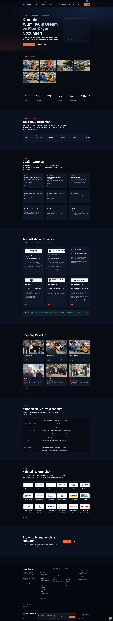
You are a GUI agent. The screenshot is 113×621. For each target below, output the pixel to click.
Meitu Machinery (56, 579)
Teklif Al (87, 4)
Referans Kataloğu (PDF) (44, 1)
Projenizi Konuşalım (29, 44)
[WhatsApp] (110, 618)
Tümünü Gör (25, 388)
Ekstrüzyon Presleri (43, 578)
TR (87, 1)
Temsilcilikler (51, 4)
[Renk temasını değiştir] (77, 1)
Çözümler (44, 4)
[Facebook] (82, 1)
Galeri (66, 577)
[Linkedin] (84, 1)
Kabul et (71, 616)
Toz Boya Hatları (43, 587)
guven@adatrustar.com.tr (28, 1)
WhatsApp (35, 1)
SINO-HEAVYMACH (56, 573)
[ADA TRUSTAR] (28, 5)
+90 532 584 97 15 (81, 576)
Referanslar (64, 4)
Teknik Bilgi (71, 4)
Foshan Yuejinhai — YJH (57, 581)
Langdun (54, 577)
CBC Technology (56, 575)
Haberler (67, 581)
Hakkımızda (37, 4)
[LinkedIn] (24, 584)
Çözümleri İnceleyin (42, 44)
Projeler (58, 4)
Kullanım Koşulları (82, 618)
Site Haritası (88, 618)
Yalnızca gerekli (63, 616)
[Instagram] (80, 1)
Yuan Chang (55, 570)
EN (89, 1)
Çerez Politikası (52, 618)
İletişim (77, 4)
